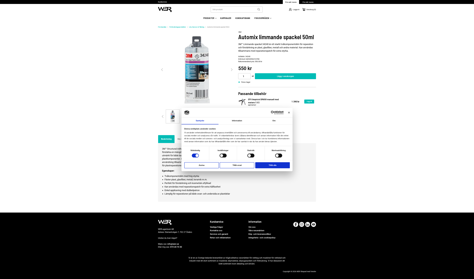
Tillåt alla (272, 165)
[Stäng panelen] (289, 112)
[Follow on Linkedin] (307, 224)
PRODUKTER (209, 18)
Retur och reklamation (220, 238)
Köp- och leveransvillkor (259, 234)
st (253, 76)
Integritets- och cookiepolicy (261, 238)
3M (239, 32)
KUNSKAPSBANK (242, 18)
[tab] (172, 116)
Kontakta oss (216, 230)
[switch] (223, 155)
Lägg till (309, 101)
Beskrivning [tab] (166, 139)
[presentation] (173, 116)
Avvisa (201, 165)
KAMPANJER (225, 18)
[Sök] (258, 9)
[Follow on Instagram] (301, 224)
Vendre (313, 271)
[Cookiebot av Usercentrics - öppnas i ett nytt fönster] (273, 112)
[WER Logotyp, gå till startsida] (165, 9)
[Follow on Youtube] (313, 224)
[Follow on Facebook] (295, 224)
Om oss (252, 227)
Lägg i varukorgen (285, 76)
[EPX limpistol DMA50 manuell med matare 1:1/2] (242, 102)
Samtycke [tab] (200, 121)
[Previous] (162, 69)
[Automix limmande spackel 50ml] (197, 70)
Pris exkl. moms (291, 2)
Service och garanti (219, 234)
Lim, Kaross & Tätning (196, 27)
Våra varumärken (256, 230)
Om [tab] (274, 121)
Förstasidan (162, 27)
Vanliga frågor (216, 227)
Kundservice (162, 2)
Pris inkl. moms (308, 2)
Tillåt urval (237, 165)
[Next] (232, 69)
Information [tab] (237, 121)
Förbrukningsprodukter (177, 27)
